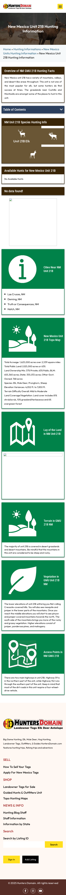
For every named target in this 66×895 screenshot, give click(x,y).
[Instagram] (33, 890)
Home (7, 49)
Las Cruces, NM (16, 294)
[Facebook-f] (25, 890)
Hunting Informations (27, 49)
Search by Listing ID (16, 838)
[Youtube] (40, 890)
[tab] (21, 136)
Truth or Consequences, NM (23, 304)
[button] (60, 6)
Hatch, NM (13, 309)
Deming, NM (15, 299)
